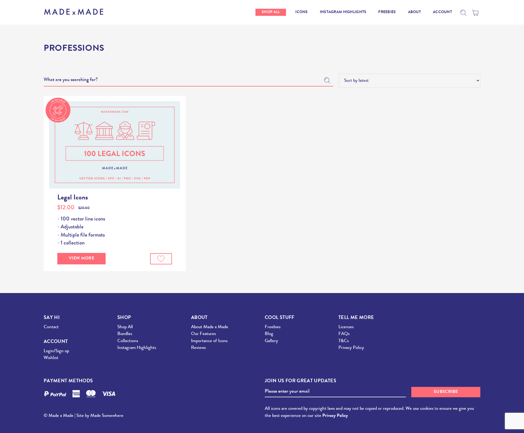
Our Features (203, 334)
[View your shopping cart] (476, 13)
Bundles (124, 334)
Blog (269, 334)
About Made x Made (209, 327)
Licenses (346, 327)
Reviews (198, 348)
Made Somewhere (106, 416)
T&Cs (343, 341)
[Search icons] (463, 13)
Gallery (271, 341)
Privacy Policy (351, 348)
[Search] (327, 80)
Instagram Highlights (136, 348)
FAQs (344, 334)
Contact (51, 327)
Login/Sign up (56, 351)
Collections (127, 341)
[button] (161, 258)
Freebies (273, 327)
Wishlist (51, 358)
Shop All (125, 327)
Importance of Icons (209, 341)
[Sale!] (114, 145)
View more (81, 258)
